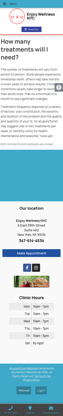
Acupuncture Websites (23, 368)
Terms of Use (42, 376)
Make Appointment (31, 253)
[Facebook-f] (27, 268)
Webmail (23, 390)
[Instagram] (36, 268)
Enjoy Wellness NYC (41, 16)
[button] (59, 87)
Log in (41, 390)
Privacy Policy (31, 380)
